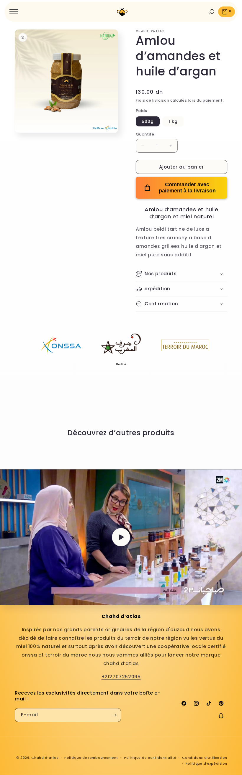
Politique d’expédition (206, 763)
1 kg (173, 121)
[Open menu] (13, 11)
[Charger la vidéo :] (121, 537)
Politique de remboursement (91, 757)
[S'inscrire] (114, 715)
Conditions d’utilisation (204, 757)
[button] (181, 273)
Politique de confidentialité (150, 757)
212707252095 (121, 676)
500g (148, 121)
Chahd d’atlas (44, 757)
